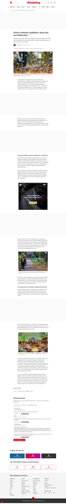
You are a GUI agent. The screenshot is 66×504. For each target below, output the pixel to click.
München (12, 7)
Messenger (23, 483)
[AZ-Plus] (11, 3)
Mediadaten (35, 489)
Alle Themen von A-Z (25, 480)
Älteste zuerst (24, 405)
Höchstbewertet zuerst (32, 405)
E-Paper (34, 486)
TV (39, 7)
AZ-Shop (34, 490)
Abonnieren (35, 483)
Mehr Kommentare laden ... (19, 439)
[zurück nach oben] (33, 498)
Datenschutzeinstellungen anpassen (50, 487)
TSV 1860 (11, 486)
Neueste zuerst (17, 405)
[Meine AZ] (55, 3)
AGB (45, 482)
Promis (28, 7)
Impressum (46, 480)
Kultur (47, 7)
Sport (23, 7)
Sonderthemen (35, 493)
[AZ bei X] (53, 492)
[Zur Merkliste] (51, 3)
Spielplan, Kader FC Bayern (26, 490)
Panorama (34, 7)
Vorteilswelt (23, 489)
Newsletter (23, 482)
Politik (43, 7)
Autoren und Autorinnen (36, 480)
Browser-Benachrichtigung (26, 486)
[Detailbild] (51, 53)
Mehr (53, 7)
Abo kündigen (47, 486)
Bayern (19, 7)
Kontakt (34, 487)
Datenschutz (46, 483)
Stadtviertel (12, 482)
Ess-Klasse (23, 487)
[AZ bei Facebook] (45, 492)
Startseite (11, 10)
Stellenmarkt (23, 493)
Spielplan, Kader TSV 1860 (26, 492)
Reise (11, 493)
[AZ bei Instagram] (49, 492)
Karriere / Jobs (35, 482)
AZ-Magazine (35, 492)
